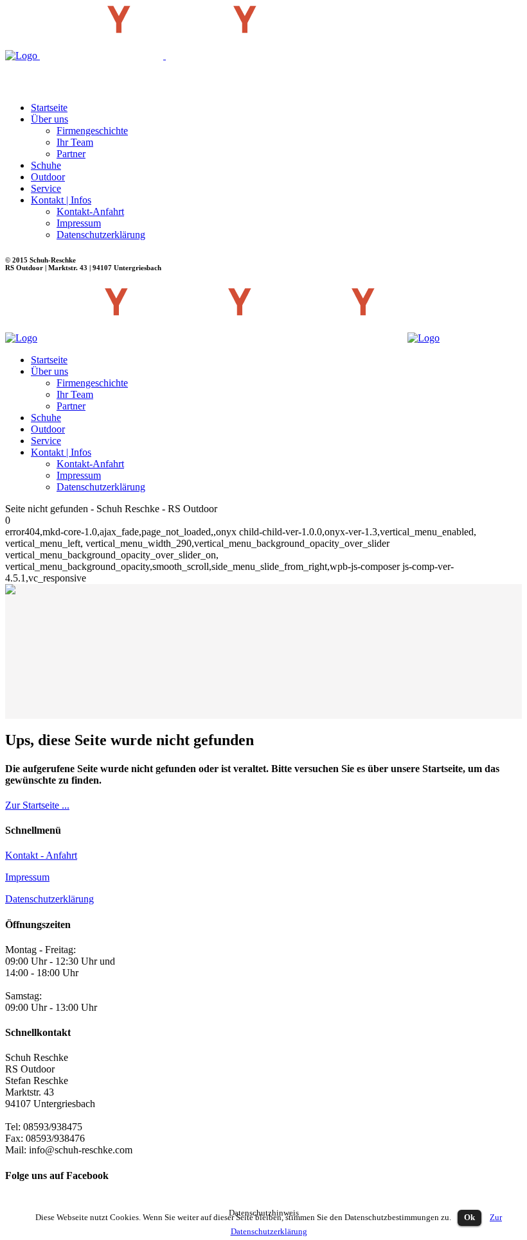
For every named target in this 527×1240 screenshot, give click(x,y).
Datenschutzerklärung (49, 898)
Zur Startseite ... (37, 805)
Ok (469, 1217)
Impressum (27, 877)
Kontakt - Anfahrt (41, 855)
